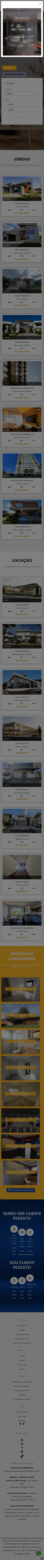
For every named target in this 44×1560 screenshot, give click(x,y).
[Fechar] (40, 3)
